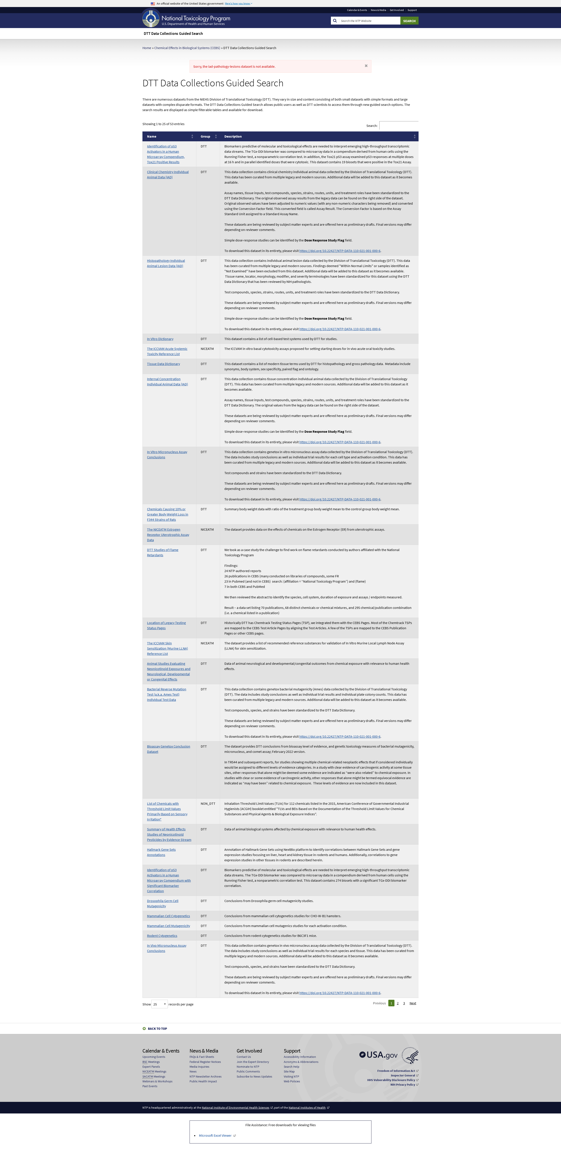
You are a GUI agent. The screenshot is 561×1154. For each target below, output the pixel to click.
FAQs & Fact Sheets (202, 1057)
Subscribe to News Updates (254, 1076)
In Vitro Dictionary (160, 339)
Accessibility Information (300, 1057)
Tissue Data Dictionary (163, 364)
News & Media (378, 10)
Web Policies (292, 1081)
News (193, 1071)
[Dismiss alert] (366, 66)
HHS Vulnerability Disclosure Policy (391, 1080)
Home (146, 48)
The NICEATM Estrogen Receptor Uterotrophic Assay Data (168, 534)
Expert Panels (151, 1067)
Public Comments (248, 1071)
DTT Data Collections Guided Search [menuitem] (173, 33)
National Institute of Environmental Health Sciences (235, 1108)
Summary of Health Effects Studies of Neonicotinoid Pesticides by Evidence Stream (169, 834)
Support (412, 10)
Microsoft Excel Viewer (215, 1135)
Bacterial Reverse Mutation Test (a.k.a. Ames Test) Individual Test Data (166, 694)
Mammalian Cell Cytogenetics (168, 916)
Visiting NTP (291, 1076)
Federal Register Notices (205, 1062)
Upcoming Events (153, 1057)
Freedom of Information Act (396, 1071)
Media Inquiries (199, 1067)
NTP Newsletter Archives (206, 1076)
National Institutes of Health (307, 1108)
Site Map (289, 1071)
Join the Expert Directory (253, 1062)
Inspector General (403, 1075)
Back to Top (157, 1028)
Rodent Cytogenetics (162, 935)
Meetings (151, 1062)
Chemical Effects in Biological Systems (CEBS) (187, 48)
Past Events (149, 1086)
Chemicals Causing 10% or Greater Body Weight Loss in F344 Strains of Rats (167, 514)
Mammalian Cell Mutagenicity (168, 926)
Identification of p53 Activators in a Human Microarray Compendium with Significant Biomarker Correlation (169, 880)
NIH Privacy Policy (403, 1085)
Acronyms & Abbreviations (301, 1062)
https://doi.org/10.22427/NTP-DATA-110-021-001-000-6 (339, 250)
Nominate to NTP (248, 1067)
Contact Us (244, 1057)
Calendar (357, 10)
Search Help (291, 1067)
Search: (372, 125)
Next (413, 1003)
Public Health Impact (203, 1081)
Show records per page (168, 1004)
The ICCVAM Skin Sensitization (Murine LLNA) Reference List (167, 648)
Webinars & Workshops (157, 1081)
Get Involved (397, 10)
